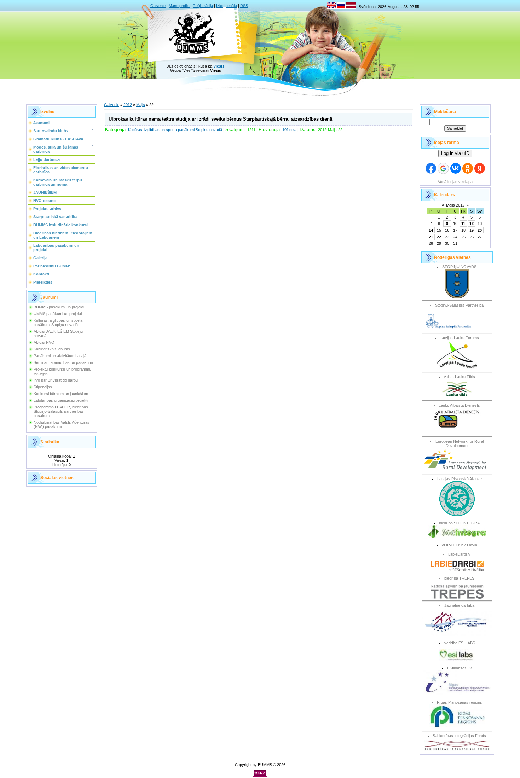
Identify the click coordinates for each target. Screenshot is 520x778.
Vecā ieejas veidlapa (455, 182)
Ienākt (231, 6)
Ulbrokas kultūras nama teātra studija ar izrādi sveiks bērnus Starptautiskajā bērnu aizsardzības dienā (220, 119)
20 (480, 230)
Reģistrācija (203, 6)
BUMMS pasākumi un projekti (59, 307)
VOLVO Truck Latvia (459, 545)
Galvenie (158, 6)
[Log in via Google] (443, 168)
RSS (244, 6)
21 (431, 237)
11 (463, 223)
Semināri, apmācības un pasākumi (63, 362)
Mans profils (179, 6)
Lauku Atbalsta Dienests (459, 405)
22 (439, 237)
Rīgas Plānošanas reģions (459, 702)
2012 (127, 105)
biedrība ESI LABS (459, 643)
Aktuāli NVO (44, 342)
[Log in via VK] (455, 168)
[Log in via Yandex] (479, 168)
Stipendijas (43, 387)
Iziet (219, 6)
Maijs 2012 (455, 205)
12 (471, 223)
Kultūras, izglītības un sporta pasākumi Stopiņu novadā (58, 322)
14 (431, 230)
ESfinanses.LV (459, 668)
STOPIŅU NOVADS (459, 267)
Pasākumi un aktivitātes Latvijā (60, 356)
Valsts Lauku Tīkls (459, 377)
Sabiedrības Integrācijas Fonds (459, 735)
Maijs (140, 105)
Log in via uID (455, 153)
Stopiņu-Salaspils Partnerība (459, 305)
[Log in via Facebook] (431, 168)
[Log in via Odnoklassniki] (467, 168)
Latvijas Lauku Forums (459, 338)
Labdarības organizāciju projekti (61, 400)
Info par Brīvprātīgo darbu (56, 380)
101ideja (289, 130)
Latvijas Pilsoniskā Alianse (459, 479)
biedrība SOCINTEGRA (459, 523)
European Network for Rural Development (459, 443)
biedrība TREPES (459, 578)
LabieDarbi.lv (459, 554)
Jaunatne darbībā (459, 605)
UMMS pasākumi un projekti (58, 314)
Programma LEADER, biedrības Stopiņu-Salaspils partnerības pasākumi (61, 411)
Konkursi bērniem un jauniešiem (61, 393)
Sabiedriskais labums (52, 349)
